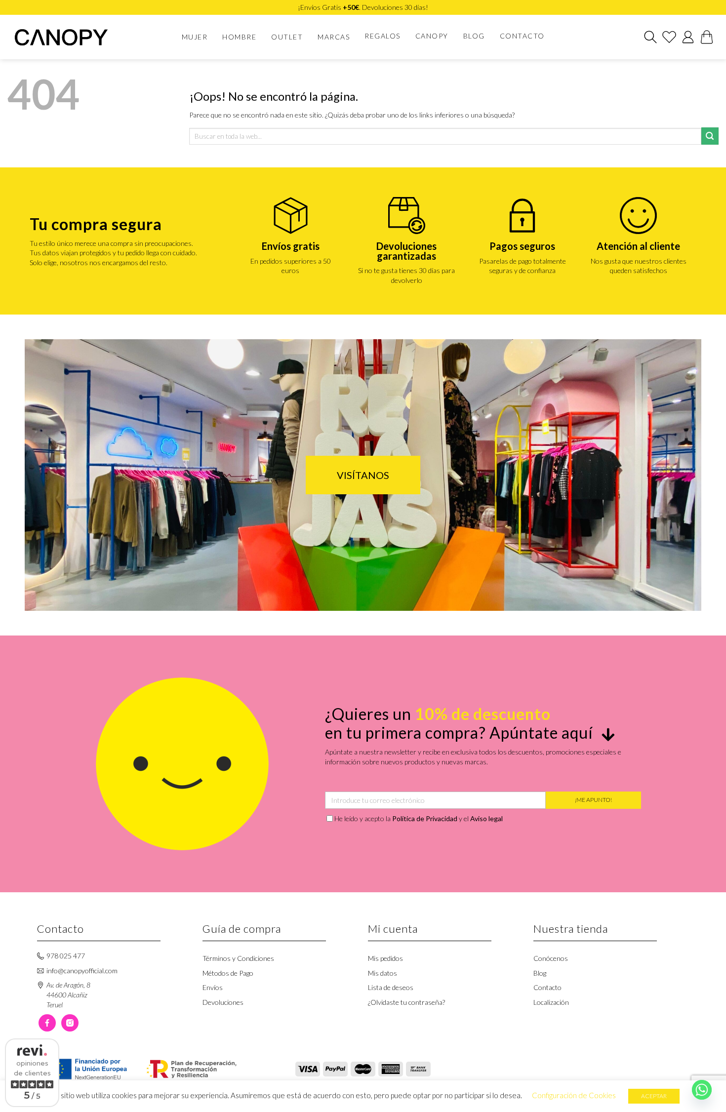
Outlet (287, 37)
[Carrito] (707, 37)
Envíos (212, 987)
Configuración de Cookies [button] (574, 1095)
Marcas (334, 37)
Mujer (195, 37)
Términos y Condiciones (238, 958)
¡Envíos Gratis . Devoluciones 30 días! (363, 7)
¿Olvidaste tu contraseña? (406, 1002)
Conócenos (550, 958)
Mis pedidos (385, 958)
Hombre (239, 37)
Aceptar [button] (654, 1096)
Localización (551, 1002)
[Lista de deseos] (669, 37)
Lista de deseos (390, 987)
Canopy (431, 36)
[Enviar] (710, 136)
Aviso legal (486, 818)
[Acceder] (688, 37)
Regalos (382, 36)
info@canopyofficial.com (82, 970)
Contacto (522, 36)
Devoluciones (222, 1002)
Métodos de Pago (227, 973)
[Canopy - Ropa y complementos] (67, 37)
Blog (474, 36)
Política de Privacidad (424, 818)
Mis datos (382, 973)
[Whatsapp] (702, 1090)
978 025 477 (65, 956)
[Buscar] (650, 37)
